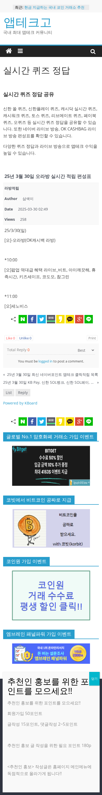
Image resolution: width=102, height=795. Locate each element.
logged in (45, 361)
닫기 (94, 678)
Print (92, 338)
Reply (23, 392)
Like (10, 338)
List (9, 392)
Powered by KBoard (20, 403)
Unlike (25, 338)
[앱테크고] (9, 51)
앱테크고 (28, 22)
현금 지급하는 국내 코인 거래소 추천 (54, 7)
